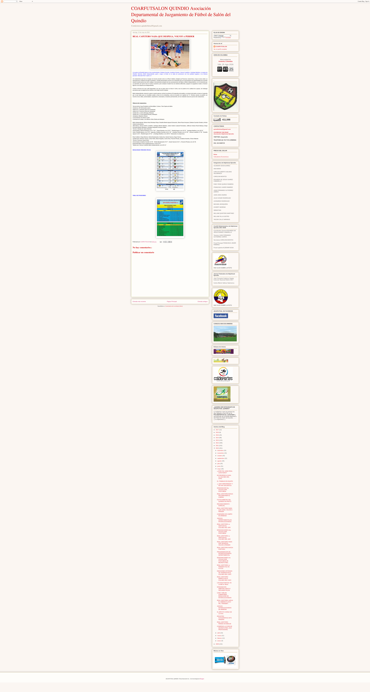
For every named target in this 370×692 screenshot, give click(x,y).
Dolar (215, 154)
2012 (217, 443)
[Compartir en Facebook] (169, 242)
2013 (217, 440)
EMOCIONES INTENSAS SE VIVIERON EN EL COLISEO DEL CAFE (224, 572)
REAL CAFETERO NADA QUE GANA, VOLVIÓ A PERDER (224, 509)
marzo (219, 635)
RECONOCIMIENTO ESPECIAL (223, 504)
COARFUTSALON (221, 46)
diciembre (220, 450)
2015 (217, 435)
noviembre (220, 453)
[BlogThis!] (166, 242)
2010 (217, 448)
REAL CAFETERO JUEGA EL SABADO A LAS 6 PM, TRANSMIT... (225, 602)
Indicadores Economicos (221, 157)
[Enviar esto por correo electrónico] (164, 242)
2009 (217, 644)
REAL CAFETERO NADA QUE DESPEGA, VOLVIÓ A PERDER (224, 543)
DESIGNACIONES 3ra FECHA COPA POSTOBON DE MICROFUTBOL (223, 560)
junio (219, 466)
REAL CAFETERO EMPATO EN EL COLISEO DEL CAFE (224, 578)
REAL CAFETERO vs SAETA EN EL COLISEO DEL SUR (223, 525)
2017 (217, 430)
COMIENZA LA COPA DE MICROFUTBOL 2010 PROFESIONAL (224, 628)
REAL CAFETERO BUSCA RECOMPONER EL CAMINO (225, 495)
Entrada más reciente (139, 301)
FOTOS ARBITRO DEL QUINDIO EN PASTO (224, 500)
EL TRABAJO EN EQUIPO (225, 481)
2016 (217, 432)
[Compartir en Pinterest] (171, 242)
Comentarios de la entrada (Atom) (174, 306)
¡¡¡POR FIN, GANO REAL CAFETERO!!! (224, 472)
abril (218, 633)
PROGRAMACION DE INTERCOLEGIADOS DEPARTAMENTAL (224, 553)
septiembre (221, 458)
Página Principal (172, 301)
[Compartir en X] (167, 242)
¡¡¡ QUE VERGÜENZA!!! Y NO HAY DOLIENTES (225, 484)
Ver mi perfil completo (220, 49)
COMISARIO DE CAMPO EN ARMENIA (224, 514)
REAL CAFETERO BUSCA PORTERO (225, 548)
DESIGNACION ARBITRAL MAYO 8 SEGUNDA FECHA (223, 588)
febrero (219, 638)
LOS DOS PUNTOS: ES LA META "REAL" (224, 583)
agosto (219, 461)
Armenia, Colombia (226, 60)
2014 (217, 437)
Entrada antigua (202, 301)
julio (218, 463)
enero (219, 641)
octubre (219, 455)
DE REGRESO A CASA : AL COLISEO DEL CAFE (224, 477)
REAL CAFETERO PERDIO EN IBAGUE (224, 622)
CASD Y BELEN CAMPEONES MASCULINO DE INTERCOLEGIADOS (224, 595)
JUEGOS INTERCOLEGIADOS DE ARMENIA (224, 607)
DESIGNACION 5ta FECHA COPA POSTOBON (223, 489)
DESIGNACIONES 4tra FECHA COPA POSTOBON (224, 531)
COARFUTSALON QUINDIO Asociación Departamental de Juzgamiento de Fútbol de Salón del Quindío (181, 14)
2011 (217, 445)
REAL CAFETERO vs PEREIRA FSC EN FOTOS (223, 566)
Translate (228, 37)
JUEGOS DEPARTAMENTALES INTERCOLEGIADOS (224, 520)
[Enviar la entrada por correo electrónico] (160, 242)
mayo (219, 469)
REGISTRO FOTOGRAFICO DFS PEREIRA (224, 617)
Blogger (202, 678)
